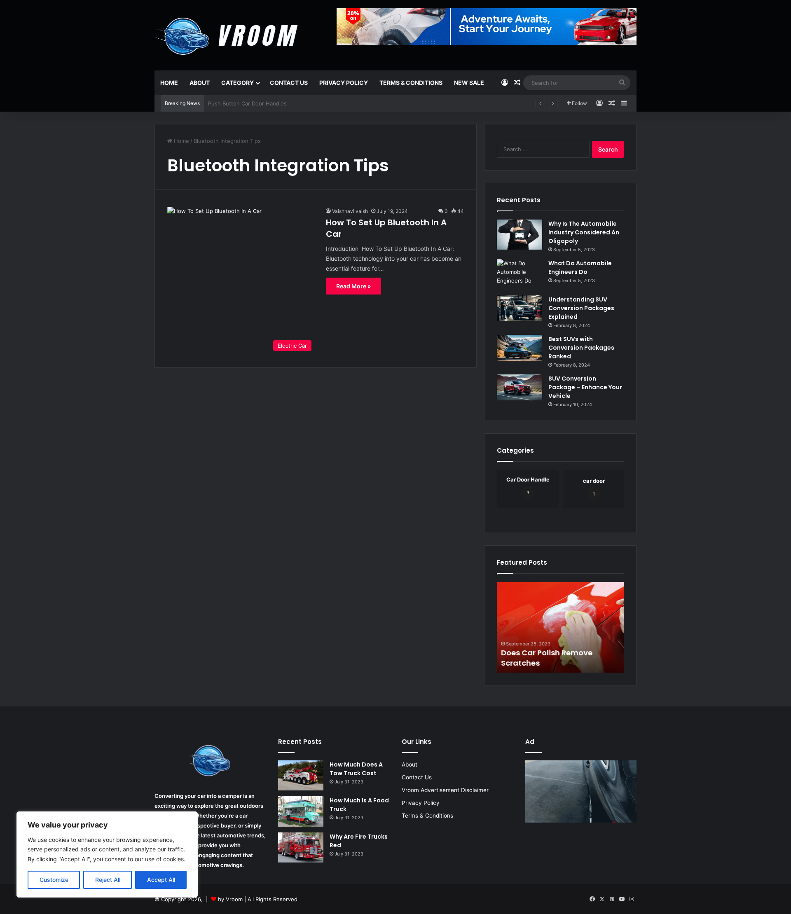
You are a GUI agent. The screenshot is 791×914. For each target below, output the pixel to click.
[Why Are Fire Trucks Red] (300, 847)
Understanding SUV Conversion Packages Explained (581, 308)
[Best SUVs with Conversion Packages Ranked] (519, 348)
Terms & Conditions (410, 82)
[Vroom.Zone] (228, 33)
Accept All (161, 879)
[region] (107, 854)
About (200, 82)
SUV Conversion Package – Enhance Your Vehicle (585, 387)
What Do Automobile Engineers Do (580, 267)
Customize (54, 879)
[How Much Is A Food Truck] (300, 811)
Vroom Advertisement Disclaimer (445, 790)
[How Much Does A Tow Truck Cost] (300, 775)
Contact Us (289, 82)
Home (169, 82)
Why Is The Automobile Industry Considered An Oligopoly (583, 232)
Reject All (107, 879)
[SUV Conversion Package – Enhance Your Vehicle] (519, 387)
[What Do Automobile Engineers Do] (519, 274)
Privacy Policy (343, 82)
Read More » (353, 286)
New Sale (469, 82)
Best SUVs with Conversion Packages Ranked (581, 347)
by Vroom (231, 899)
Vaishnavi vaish (350, 211)
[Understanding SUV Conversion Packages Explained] (519, 308)
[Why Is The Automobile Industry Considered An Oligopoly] (519, 235)
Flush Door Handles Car (238, 103)
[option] (560, 627)
